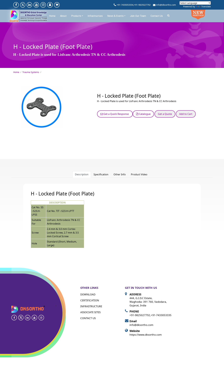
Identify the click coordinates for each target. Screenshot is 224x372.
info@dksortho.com (166, 4)
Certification (89, 300)
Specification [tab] (101, 174)
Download (87, 294)
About (63, 15)
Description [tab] (81, 174)
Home (52, 15)
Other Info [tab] (120, 174)
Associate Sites (90, 312)
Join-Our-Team (138, 15)
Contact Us (157, 15)
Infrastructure (95, 15)
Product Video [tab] (139, 174)
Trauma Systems (30, 72)
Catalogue (144, 114)
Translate (206, 6)
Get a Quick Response (116, 114)
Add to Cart (185, 114)
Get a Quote (165, 114)
